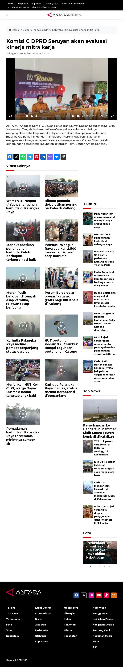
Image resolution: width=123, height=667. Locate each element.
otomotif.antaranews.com (44, 7)
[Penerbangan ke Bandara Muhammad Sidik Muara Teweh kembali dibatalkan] (88, 318)
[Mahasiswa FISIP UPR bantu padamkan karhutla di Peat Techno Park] (88, 256)
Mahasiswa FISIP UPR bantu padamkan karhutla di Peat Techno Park (104, 258)
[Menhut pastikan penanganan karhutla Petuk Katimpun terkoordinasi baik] (23, 230)
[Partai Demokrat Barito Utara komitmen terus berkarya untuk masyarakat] (88, 276)
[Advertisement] (103, 180)
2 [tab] (95, 566)
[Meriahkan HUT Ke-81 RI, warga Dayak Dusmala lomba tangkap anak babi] (23, 369)
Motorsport (71, 607)
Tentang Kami (51, 3)
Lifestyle (69, 613)
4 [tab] (104, 566)
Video (26, 29)
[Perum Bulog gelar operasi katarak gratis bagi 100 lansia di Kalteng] (61, 277)
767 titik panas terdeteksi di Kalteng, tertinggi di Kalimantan (103, 448)
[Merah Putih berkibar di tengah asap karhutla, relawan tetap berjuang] (23, 277)
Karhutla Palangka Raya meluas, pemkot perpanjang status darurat (22, 345)
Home (15, 29)
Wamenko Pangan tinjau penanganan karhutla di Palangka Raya (22, 206)
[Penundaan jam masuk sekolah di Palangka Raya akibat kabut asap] (88, 218)
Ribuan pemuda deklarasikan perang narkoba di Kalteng (61, 204)
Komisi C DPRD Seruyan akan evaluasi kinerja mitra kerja (66, 29)
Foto (87, 533)
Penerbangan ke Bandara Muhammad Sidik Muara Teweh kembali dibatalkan (99, 430)
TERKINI (90, 204)
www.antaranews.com (73, 3)
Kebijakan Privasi (103, 619)
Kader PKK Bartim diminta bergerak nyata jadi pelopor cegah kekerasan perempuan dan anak (104, 371)
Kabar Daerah (43, 607)
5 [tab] (109, 566)
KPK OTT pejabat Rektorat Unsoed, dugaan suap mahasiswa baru (104, 468)
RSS (95, 647)
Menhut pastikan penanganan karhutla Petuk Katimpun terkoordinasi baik (21, 252)
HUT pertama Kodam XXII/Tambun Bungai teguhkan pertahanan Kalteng (61, 345)
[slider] (21, 116)
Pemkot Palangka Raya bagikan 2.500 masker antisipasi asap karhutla (60, 250)
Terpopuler (23, 3)
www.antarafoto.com (18, 7)
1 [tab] (90, 566)
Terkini (11, 3)
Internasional (43, 613)
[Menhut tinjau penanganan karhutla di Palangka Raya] (88, 239)
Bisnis (38, 619)
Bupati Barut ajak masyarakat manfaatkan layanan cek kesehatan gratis (104, 299)
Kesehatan (70, 636)
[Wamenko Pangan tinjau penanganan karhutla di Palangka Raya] (23, 185)
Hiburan (68, 630)
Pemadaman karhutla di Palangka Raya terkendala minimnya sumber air (22, 436)
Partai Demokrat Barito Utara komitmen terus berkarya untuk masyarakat (104, 279)
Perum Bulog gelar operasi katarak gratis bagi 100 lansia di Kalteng (61, 298)
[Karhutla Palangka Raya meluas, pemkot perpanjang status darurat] (23, 325)
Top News (36, 3)
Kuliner (68, 619)
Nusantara (12, 636)
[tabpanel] (100, 552)
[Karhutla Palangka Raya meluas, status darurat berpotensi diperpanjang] (61, 369)
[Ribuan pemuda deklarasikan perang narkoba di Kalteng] (61, 185)
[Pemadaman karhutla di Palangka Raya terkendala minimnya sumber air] (23, 413)
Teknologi (70, 624)
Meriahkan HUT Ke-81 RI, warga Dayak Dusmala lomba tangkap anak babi (22, 390)
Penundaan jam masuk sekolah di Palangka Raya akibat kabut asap (104, 220)
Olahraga (40, 636)
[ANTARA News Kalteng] (64, 15)
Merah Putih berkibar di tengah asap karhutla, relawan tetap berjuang (21, 300)
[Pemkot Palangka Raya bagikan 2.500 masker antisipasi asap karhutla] (61, 230)
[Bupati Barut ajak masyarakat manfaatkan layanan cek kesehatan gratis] (88, 297)
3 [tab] (100, 566)
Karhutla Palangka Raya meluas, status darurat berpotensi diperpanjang (61, 390)
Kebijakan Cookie (103, 624)
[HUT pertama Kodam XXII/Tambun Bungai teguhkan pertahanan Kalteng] (61, 325)
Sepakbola (41, 641)
